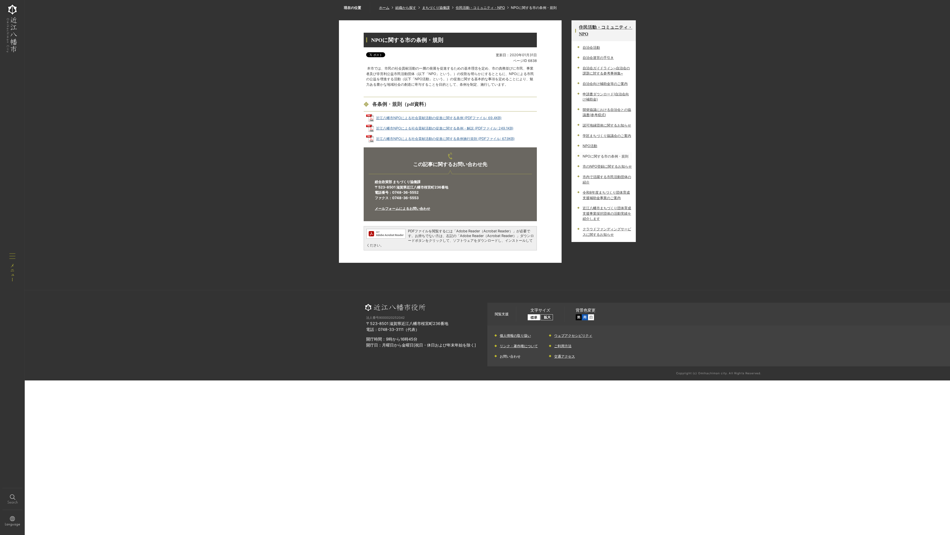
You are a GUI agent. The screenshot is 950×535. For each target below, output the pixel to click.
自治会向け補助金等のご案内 (605, 83)
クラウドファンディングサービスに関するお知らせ (607, 232)
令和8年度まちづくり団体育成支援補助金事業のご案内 (606, 195)
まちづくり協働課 (436, 7)
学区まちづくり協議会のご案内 (607, 136)
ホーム (384, 7)
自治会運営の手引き (598, 57)
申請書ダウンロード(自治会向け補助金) (606, 97)
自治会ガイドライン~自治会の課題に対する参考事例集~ (606, 71)
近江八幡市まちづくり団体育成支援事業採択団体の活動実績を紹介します (607, 213)
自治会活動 (591, 47)
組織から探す (405, 7)
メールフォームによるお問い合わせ (402, 208)
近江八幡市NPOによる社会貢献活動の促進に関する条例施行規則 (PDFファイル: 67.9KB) (445, 138)
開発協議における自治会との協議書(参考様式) (607, 112)
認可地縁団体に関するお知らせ (607, 125)
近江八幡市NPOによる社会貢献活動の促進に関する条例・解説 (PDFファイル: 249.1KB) (444, 128)
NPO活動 (590, 146)
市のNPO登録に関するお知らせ (607, 166)
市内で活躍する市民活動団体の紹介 (607, 179)
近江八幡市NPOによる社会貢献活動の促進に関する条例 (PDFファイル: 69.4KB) (438, 118)
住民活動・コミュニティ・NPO (480, 7)
